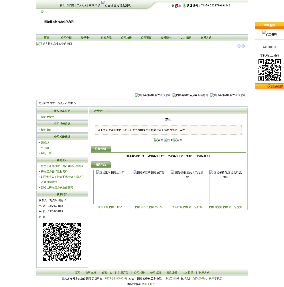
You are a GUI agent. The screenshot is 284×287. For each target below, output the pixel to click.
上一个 (239, 46)
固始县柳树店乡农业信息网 (57, 187)
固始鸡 (45, 142)
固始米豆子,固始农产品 (148, 207)
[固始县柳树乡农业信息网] (57, 20)
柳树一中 (46, 153)
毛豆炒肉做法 (49, 182)
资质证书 (166, 37)
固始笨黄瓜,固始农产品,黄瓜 (226, 207)
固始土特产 (47, 116)
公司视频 (146, 37)
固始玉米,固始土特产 (110, 207)
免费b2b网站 (199, 278)
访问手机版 (215, 278)
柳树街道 (46, 129)
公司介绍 (66, 37)
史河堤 (45, 147)
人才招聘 (186, 37)
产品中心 (70, 103)
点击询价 (186, 155)
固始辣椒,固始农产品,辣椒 (187, 207)
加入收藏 (82, 5)
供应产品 (106, 37)
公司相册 (126, 37)
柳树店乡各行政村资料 (54, 171)
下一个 (243, 46)
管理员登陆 (67, 5)
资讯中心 (86, 37)
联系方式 (206, 37)
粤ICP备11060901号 (116, 278)
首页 (46, 37)
